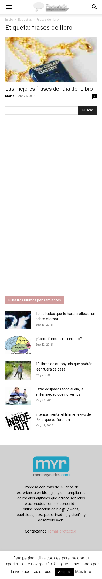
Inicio (9, 19)
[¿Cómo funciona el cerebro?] (18, 345)
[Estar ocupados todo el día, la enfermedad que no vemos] (18, 396)
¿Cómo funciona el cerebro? (59, 339)
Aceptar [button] (64, 572)
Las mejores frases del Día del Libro (49, 89)
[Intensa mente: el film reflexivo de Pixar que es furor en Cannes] (18, 421)
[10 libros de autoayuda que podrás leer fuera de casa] (18, 370)
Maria (10, 96)
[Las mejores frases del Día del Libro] (51, 59)
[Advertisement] (44, 206)
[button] (9, 7)
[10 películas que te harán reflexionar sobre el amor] (18, 320)
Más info (83, 571)
